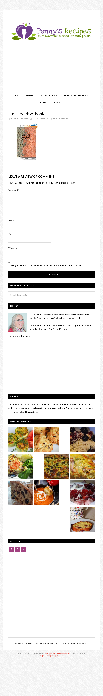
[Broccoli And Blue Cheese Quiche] (56, 467)
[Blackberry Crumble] (82, 440)
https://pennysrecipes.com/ (51, 655)
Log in (85, 644)
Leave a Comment (61, 119)
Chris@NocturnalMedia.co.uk (57, 653)
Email (11, 234)
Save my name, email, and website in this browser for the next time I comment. (46, 265)
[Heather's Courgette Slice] (82, 467)
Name (11, 220)
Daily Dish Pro (40, 644)
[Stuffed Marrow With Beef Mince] (20, 440)
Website (12, 247)
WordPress (75, 644)
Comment (13, 189)
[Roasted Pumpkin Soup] (46, 493)
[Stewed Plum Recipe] (82, 493)
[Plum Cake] (82, 520)
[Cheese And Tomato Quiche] (20, 467)
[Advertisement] (51, 73)
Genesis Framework (59, 644)
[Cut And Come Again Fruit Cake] (20, 493)
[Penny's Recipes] (51, 40)
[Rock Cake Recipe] (46, 440)
